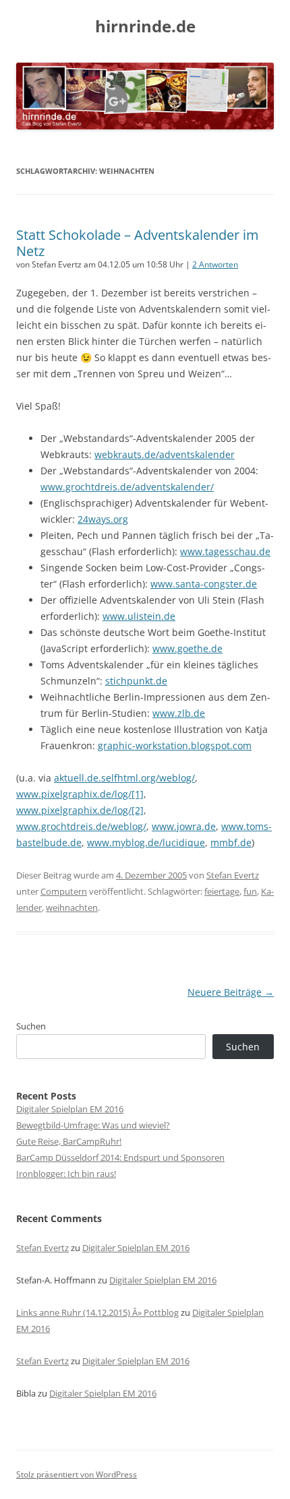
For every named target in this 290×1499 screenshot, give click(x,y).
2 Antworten (215, 264)
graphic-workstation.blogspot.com (175, 745)
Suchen (31, 1026)
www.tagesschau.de (225, 551)
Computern (63, 891)
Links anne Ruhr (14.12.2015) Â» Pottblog (97, 1312)
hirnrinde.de (145, 26)
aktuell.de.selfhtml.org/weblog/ (124, 777)
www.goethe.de (187, 648)
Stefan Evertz (232, 875)
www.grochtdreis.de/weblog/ (81, 826)
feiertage (221, 891)
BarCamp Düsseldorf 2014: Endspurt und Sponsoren (120, 1157)
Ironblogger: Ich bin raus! (66, 1174)
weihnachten (72, 907)
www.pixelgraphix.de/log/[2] (80, 810)
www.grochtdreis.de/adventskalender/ (127, 486)
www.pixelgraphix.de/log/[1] (80, 794)
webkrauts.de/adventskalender (164, 454)
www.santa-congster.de (203, 583)
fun (250, 891)
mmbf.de (231, 842)
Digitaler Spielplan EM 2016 (69, 1109)
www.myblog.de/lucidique (146, 842)
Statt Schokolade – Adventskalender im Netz (137, 243)
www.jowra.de (184, 826)
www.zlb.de (178, 713)
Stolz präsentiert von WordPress (76, 1474)
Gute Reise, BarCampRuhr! (68, 1141)
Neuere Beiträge (230, 992)
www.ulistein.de (139, 616)
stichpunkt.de (136, 680)
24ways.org (103, 519)
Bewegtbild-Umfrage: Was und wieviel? (93, 1125)
